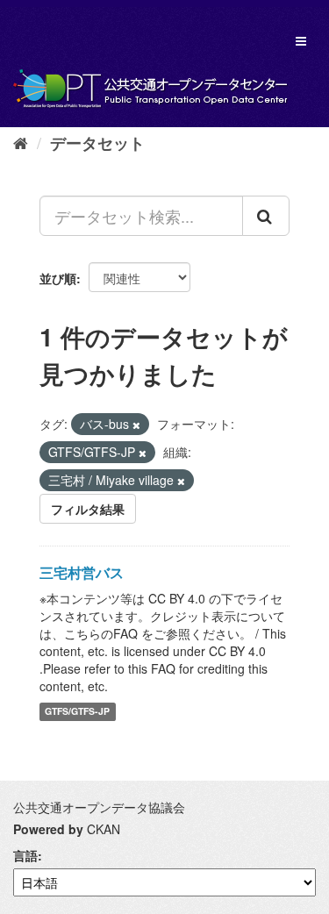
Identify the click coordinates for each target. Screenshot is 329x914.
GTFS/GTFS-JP (77, 711)
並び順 (57, 278)
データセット (97, 143)
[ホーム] (20, 142)
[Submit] (266, 216)
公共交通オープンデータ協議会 (99, 807)
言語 (25, 855)
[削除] (136, 425)
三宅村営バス (81, 572)
